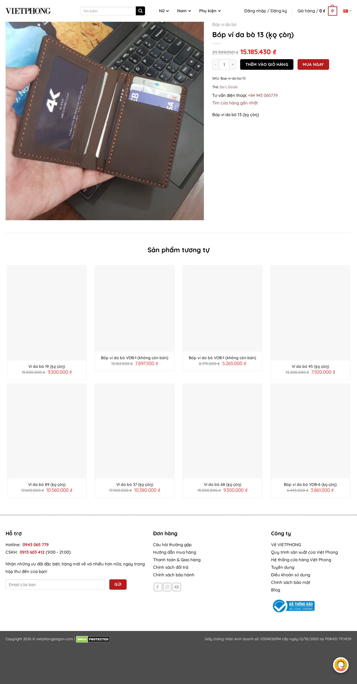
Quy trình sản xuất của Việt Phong (304, 552)
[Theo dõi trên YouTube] (176, 587)
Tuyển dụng (282, 567)
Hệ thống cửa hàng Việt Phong (301, 559)
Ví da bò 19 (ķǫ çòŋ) (46, 366)
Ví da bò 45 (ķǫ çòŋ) (310, 366)
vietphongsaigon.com (54, 639)
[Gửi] (140, 10)
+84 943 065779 (263, 95)
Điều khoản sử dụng (290, 574)
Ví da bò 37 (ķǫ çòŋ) (134, 484)
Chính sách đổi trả (170, 567)
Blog (275, 589)
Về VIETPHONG (286, 544)
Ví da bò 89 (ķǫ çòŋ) (47, 484)
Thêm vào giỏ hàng (266, 64)
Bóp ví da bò (224, 24)
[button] (317, 11)
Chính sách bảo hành (173, 574)
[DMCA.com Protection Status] (93, 639)
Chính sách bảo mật (290, 582)
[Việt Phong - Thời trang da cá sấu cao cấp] (28, 11)
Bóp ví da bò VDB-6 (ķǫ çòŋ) (310, 484)
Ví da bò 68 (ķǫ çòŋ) (222, 484)
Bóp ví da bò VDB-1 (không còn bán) (134, 357)
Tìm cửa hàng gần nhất (235, 102)
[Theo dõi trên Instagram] (167, 587)
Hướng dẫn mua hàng (174, 552)
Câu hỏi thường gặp (172, 544)
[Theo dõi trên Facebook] (158, 587)
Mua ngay (313, 64)
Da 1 (223, 87)
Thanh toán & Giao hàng (177, 559)
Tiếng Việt (347, 10)
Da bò (232, 87)
